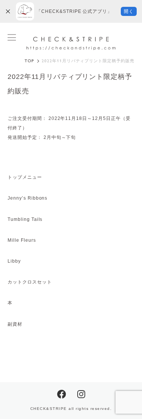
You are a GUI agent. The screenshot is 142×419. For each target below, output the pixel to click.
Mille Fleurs (22, 240)
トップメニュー (25, 177)
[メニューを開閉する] (12, 37)
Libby (14, 261)
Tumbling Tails (25, 219)
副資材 (15, 324)
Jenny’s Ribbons (27, 198)
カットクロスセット (30, 282)
